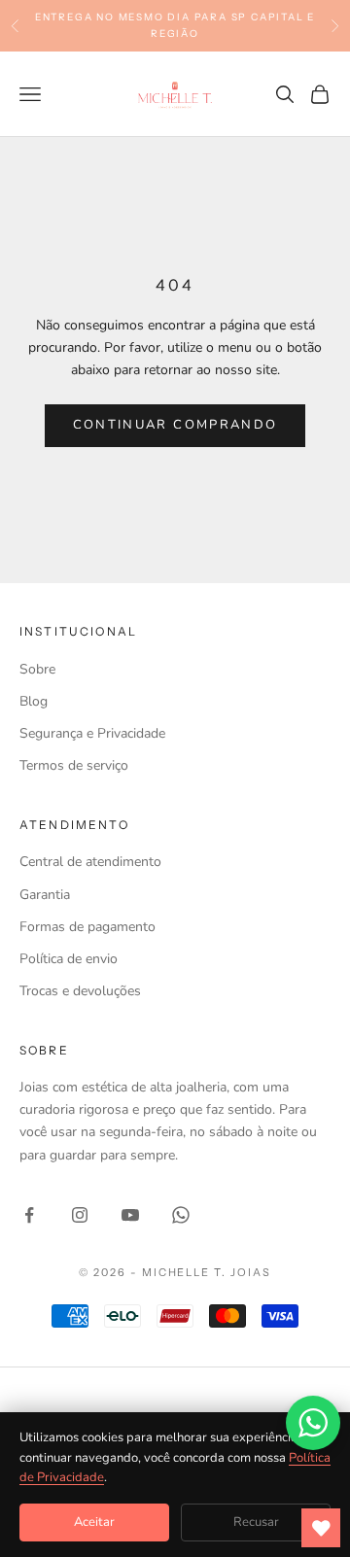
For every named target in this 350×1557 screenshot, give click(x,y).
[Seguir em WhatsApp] (181, 1215)
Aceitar (94, 1522)
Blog (33, 701)
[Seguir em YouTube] (130, 1215)
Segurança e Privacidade (92, 733)
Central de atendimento (90, 861)
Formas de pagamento (87, 926)
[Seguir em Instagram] (79, 1215)
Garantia (44, 894)
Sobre (37, 669)
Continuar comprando (175, 424)
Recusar (256, 1522)
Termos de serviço (73, 765)
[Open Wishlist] (320, 1527)
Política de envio (68, 959)
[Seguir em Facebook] (29, 1215)
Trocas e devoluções (80, 991)
